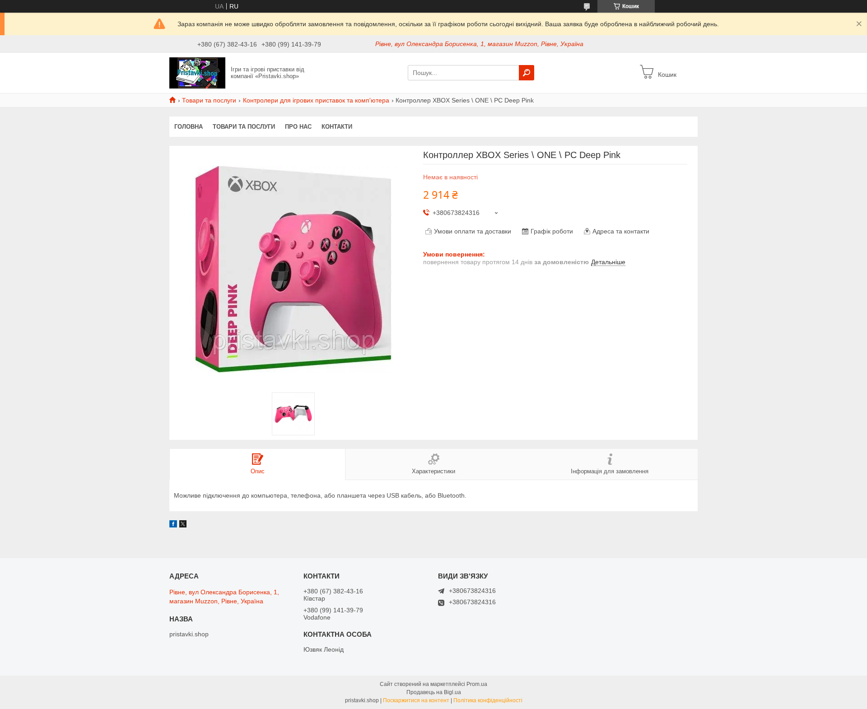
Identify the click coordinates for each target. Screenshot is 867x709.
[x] (182, 525)
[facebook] (173, 525)
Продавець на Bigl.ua (433, 692)
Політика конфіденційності (487, 700)
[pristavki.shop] (197, 72)
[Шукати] (526, 72)
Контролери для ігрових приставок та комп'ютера (316, 100)
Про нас (298, 126)
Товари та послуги (209, 100)
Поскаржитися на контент (416, 700)
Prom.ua (476, 684)
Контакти (337, 126)
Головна (188, 126)
